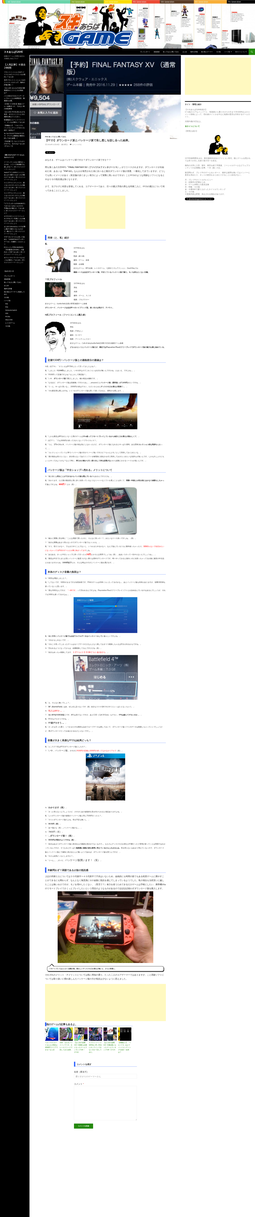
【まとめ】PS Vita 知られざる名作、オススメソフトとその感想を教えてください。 (14, 114)
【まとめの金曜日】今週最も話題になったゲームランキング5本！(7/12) (80, 1047)
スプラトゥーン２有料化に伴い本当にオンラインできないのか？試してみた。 (95, 1047)
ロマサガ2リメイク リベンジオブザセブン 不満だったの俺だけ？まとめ (14, 218)
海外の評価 (194, 52)
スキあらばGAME (13, 51)
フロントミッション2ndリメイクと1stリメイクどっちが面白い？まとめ (14, 74)
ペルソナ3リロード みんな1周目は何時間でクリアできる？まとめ (51, 1046)
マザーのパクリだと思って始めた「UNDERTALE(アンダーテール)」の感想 (14, 239)
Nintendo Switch (11, 310)
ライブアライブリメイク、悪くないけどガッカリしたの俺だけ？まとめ (14, 185)
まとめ (184, 52)
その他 (218, 52)
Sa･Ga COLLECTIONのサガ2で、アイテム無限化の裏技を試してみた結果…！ (14, 135)
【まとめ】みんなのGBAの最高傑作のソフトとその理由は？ (14, 90)
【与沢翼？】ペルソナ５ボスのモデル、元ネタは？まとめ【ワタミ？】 (14, 143)
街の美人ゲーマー (207, 52)
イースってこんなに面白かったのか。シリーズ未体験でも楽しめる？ (14, 164)
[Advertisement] (105, 212)
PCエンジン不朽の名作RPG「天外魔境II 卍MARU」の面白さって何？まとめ (14, 249)
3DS (6, 313)
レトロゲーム (10, 323)
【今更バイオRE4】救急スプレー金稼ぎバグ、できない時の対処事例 (14, 106)
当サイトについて (241, 52)
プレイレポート (145, 52)
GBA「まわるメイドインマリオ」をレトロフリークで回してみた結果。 (66, 1046)
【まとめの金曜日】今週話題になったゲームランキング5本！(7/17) (109, 1046)
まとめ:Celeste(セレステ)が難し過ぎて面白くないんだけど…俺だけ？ (14, 229)
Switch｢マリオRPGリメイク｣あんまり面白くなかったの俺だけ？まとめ (14, 174)
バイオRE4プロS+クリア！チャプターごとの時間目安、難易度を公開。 (14, 98)
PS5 (6, 304)
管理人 (65, 144)
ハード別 (227, 52)
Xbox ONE (9, 320)
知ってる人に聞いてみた (171, 52)
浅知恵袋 (157, 52)
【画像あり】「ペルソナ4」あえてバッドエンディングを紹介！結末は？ (124, 1047)
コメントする (77, 144)
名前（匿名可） (81, 1071)
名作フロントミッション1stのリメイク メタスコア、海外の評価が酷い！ (14, 82)
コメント (79, 1084)
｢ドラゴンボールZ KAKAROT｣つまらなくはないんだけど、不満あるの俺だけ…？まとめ (14, 205)
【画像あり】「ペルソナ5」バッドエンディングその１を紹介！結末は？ (14, 127)
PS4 (46, 137)
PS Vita (7, 316)
